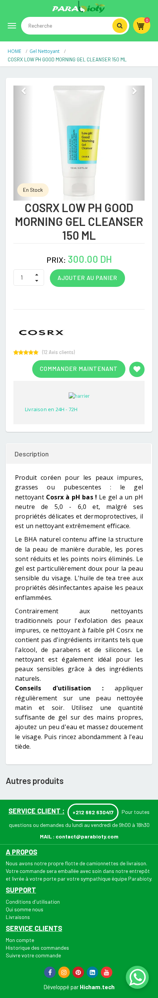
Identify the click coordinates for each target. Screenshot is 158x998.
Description (32, 454)
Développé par (61, 986)
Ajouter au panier (87, 277)
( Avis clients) (58, 352)
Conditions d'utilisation (33, 901)
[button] (23, 143)
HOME (15, 51)
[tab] (79, 453)
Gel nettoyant (45, 51)
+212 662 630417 (93, 812)
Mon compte (20, 940)
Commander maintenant (79, 368)
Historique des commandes (37, 947)
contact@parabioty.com (87, 836)
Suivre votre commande (33, 955)
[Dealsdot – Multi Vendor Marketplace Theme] (79, 6)
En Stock (33, 190)
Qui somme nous (24, 909)
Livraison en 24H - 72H (51, 409)
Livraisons (18, 917)
